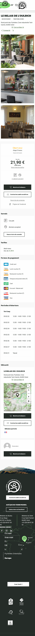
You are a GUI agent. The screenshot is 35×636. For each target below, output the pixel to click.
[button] (13, 30)
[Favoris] (16, 5)
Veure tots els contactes (17, 200)
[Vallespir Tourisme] (22, 5)
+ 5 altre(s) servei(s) (17, 179)
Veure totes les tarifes (17, 167)
